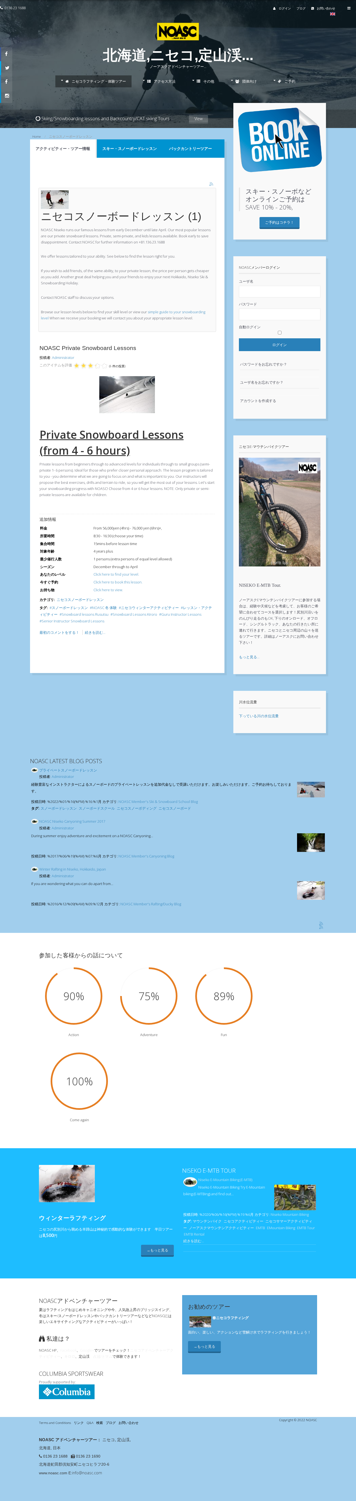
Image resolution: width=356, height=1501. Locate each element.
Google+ (87, 1350)
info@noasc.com (87, 1472)
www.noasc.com (53, 1473)
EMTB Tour (306, 1227)
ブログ (301, 8)
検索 (99, 1422)
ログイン (284, 8)
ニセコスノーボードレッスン (80, 599)
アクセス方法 (164, 81)
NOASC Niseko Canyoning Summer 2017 (72, 821)
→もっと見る (157, 1250)
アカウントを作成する (258, 400)
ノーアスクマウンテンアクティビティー (221, 1227)
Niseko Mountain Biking (290, 1214)
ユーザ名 (246, 281)
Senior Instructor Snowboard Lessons (73, 620)
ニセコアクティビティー (243, 1221)
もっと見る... (249, 656)
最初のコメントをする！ (59, 632)
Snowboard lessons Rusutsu (85, 614)
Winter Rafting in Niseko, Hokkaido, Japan (72, 869)
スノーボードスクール (97, 808)
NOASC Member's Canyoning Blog (146, 856)
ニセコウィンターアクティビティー (150, 607)
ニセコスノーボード (175, 808)
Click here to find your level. (116, 574)
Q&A (89, 1422)
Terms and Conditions (55, 1422)
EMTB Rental (194, 1234)
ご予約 (289, 81)
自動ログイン (250, 326)
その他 (208, 81)
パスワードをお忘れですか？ (263, 364)
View (198, 118)
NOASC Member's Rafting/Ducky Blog (150, 903)
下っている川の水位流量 (259, 715)
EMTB (260, 1227)
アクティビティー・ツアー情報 (63, 148)
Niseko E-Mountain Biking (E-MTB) (225, 1179)
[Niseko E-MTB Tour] (279, 570)
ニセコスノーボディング (137, 808)
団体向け (249, 81)
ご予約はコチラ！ (279, 222)
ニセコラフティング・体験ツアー (98, 81)
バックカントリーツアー (190, 148)
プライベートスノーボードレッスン (68, 770)
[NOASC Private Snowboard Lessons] (127, 411)
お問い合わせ (325, 8)
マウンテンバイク (207, 1221)
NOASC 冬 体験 (104, 607)
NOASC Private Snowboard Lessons (87, 348)
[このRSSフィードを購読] (211, 184)
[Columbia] (67, 1397)
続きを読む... (95, 632)
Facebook (68, 1350)
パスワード (248, 304)
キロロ (69, 1356)
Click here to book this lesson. (117, 582)
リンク (79, 1422)
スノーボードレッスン (70, 607)
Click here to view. (108, 589)
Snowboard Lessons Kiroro (135, 614)
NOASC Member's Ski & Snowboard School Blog (158, 801)
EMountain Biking (281, 1227)
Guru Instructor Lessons (181, 614)
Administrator (63, 357)
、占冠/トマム (101, 1356)
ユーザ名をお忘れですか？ (261, 382)
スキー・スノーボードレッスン (129, 148)
